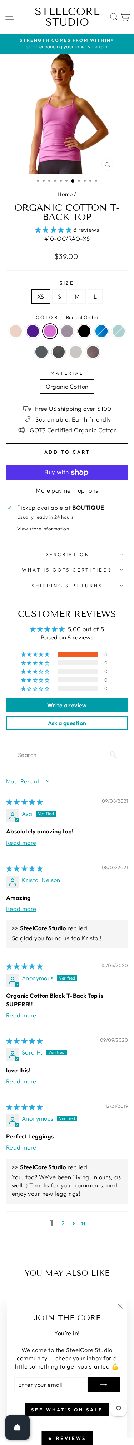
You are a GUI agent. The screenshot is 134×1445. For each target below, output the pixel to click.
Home (65, 194)
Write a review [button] (67, 705)
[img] (24, 802)
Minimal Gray (67, 331)
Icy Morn (118, 331)
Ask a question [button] (67, 723)
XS (40, 296)
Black (84, 331)
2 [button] (63, 1223)
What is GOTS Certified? (67, 570)
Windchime (76, 352)
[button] (54, 229)
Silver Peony (16, 331)
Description (67, 554)
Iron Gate (41, 352)
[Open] (17, 1427)
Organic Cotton (67, 386)
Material (67, 373)
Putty (58, 352)
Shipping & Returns (67, 585)
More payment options (67, 490)
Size (67, 283)
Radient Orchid (50, 331)
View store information (43, 529)
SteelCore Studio (67, 17)
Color (67, 317)
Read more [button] (21, 842)
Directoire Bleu (101, 331)
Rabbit (93, 352)
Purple (33, 331)
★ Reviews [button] (67, 1438)
